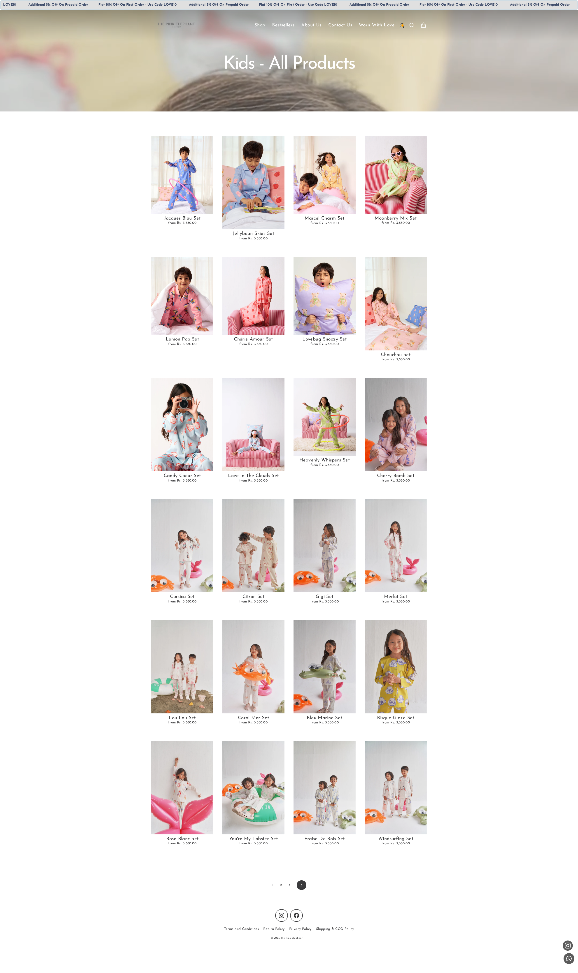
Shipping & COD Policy (335, 929)
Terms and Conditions (241, 929)
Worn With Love (376, 25)
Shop (259, 25)
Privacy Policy (300, 929)
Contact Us (340, 25)
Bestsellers (283, 25)
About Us (311, 25)
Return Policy (274, 929)
